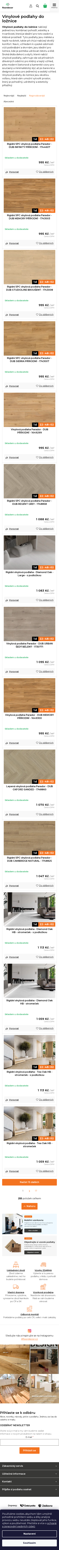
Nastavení (28, 1533)
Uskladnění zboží (16, 1270)
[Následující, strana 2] (29, 1191)
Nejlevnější (9, 95)
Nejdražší (21, 95)
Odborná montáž (29, 1314)
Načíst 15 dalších (29, 1182)
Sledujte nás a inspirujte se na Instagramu (29, 1337)
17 (36, 1191)
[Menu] (52, 5)
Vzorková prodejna (43, 1292)
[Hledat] (35, 6)
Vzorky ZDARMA (43, 1270)
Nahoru (31, 1206)
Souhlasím (28, 1543)
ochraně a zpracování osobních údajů (25, 1526)
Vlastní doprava (16, 1292)
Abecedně (9, 101)
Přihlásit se (29, 1450)
